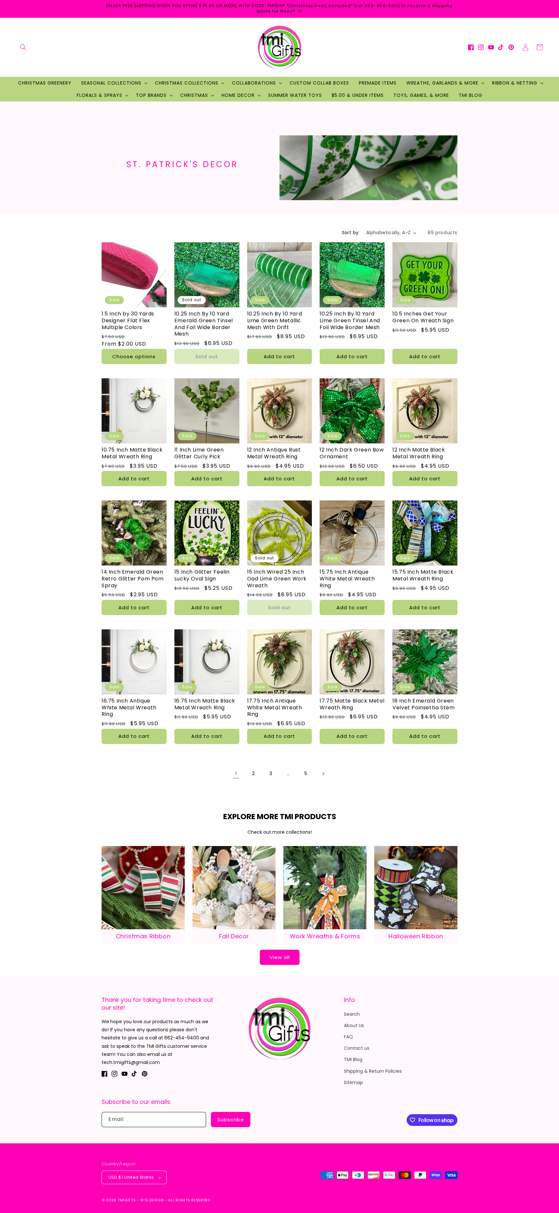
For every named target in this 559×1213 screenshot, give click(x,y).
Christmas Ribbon (143, 936)
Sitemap (353, 1082)
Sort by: (351, 232)
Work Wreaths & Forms (325, 936)
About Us (354, 1025)
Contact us (356, 1048)
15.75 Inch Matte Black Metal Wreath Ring (422, 575)
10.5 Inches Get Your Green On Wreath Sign (423, 317)
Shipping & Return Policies (373, 1071)
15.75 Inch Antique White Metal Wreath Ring (347, 579)
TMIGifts (127, 1200)
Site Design (152, 1200)
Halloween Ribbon (416, 936)
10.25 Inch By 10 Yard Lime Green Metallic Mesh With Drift (274, 321)
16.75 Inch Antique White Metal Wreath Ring (129, 708)
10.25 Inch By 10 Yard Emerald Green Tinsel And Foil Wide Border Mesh (203, 324)
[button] (23, 47)
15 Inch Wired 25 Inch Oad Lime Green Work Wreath (277, 579)
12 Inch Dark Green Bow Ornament (352, 453)
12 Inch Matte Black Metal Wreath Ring (418, 453)
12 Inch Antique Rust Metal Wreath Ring (274, 453)
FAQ (348, 1037)
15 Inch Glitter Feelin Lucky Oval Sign (202, 575)
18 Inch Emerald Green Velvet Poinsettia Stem (423, 704)
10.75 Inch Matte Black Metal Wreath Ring (132, 453)
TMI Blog (353, 1059)
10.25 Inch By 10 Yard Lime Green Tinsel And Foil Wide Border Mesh (350, 321)
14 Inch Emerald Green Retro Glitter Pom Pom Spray (133, 579)
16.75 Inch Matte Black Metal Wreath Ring (204, 704)
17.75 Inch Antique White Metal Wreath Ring (274, 708)
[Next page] (323, 774)
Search (352, 1014)
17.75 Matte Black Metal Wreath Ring (352, 704)
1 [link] (235, 773)
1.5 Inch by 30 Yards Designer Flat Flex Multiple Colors (128, 321)
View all (279, 957)
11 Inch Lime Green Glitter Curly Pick (199, 453)
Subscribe (230, 1119)
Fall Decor (234, 936)
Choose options (134, 356)
